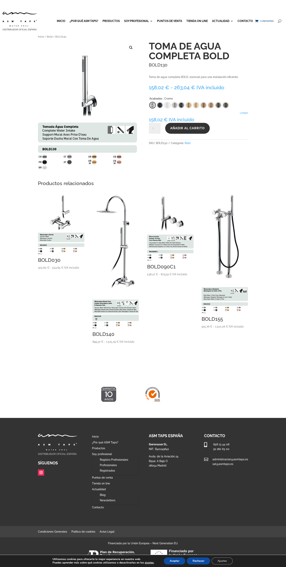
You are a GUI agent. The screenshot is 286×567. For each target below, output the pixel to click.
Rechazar (198, 561)
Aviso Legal (107, 531)
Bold (50, 36)
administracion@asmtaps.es (230, 459)
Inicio (61, 21)
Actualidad (220, 21)
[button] (130, 47)
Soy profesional (136, 21)
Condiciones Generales (52, 531)
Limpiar (244, 113)
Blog (103, 494)
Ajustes (222, 561)
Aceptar (174, 561)
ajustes (149, 562)
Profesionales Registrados (108, 468)
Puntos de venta (169, 21)
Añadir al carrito (187, 128)
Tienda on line (197, 21)
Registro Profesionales (114, 459)
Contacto (245, 21)
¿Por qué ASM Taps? (84, 21)
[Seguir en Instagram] (41, 472)
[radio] (181, 105)
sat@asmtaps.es (222, 464)
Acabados (155, 98)
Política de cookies (83, 531)
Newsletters (107, 500)
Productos (111, 21)
